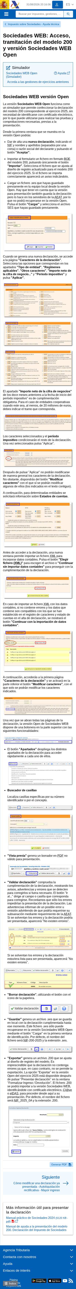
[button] (70, 4)
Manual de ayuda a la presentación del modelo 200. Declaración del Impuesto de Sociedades (36, 1228)
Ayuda (62, 73)
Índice (12, 1283)
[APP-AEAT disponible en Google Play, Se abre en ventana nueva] (39, 1280)
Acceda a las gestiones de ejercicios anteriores (38, 81)
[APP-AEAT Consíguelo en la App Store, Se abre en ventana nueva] (54, 1280)
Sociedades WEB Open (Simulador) (21, 75)
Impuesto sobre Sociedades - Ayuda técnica (33, 24)
